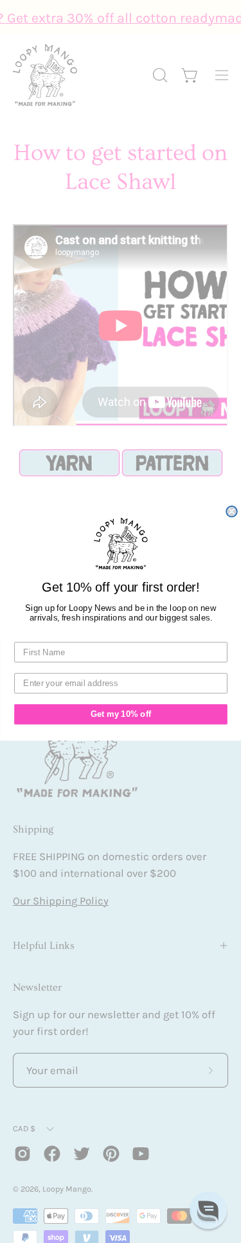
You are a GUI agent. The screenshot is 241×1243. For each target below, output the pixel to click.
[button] (208, 1210)
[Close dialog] (231, 511)
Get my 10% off (120, 714)
